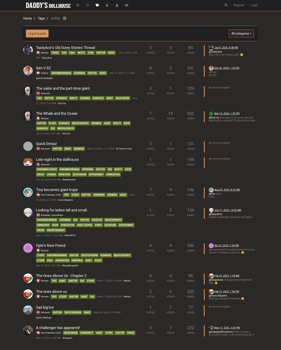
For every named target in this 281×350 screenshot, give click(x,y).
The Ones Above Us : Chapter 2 (61, 276)
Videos (44, 73)
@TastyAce (215, 51)
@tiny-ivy (214, 117)
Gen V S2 (43, 68)
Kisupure (67, 337)
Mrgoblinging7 (70, 265)
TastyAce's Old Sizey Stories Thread (65, 47)
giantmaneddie (44, 78)
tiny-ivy (62, 103)
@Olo (212, 193)
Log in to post (37, 33)
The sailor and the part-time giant (63, 88)
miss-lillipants (65, 199)
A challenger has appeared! (58, 328)
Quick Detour (46, 143)
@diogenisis (216, 279)
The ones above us (51, 291)
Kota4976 (70, 235)
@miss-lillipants (218, 295)
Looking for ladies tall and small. (62, 210)
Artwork (45, 93)
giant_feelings (43, 317)
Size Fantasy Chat (51, 194)
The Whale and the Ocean (57, 113)
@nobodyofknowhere (221, 331)
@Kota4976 (215, 214)
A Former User (124, 148)
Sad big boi (45, 307)
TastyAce (47, 57)
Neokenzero (69, 179)
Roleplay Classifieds (51, 215)
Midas (127, 280)
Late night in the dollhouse (57, 159)
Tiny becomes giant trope (57, 190)
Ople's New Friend (50, 245)
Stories (44, 52)
